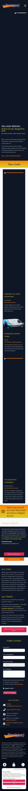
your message (7, 669)
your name (6, 647)
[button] (14, 554)
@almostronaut (11, 715)
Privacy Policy (19, 684)
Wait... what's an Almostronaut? (11, 155)
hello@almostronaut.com (14, 706)
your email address (8, 654)
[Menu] (25, 6)
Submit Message (10, 693)
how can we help (8, 661)
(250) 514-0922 (15, 709)
